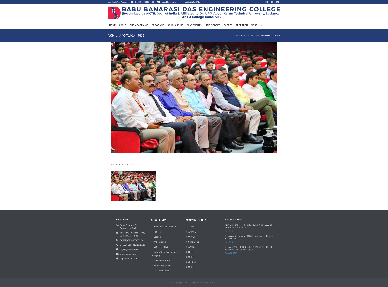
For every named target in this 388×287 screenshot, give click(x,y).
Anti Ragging (160, 242)
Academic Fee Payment (165, 226)
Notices (157, 232)
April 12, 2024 (125, 164)
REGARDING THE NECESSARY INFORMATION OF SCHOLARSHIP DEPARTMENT (249, 248)
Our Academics (139, 25)
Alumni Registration (163, 265)
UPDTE (191, 267)
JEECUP (192, 262)
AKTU (191, 226)
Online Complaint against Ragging (165, 254)
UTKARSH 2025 (161, 270)
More (254, 25)
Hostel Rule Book (162, 260)
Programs (158, 25)
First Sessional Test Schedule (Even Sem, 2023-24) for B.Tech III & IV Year (249, 226)
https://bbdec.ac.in (128, 258)
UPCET (191, 237)
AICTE (191, 247)
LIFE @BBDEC (212, 25)
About (123, 25)
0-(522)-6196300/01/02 (145, 2)
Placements (194, 25)
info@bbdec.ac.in (168, 2)
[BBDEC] (194, 13)
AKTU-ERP (193, 232)
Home (112, 25)
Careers (157, 237)
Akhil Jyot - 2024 (250, 35)
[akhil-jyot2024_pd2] (194, 97)
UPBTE (191, 257)
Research (242, 25)
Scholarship (175, 25)
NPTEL (191, 252)
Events (228, 25)
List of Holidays (161, 247)
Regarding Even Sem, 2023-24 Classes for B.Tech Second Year (249, 237)
